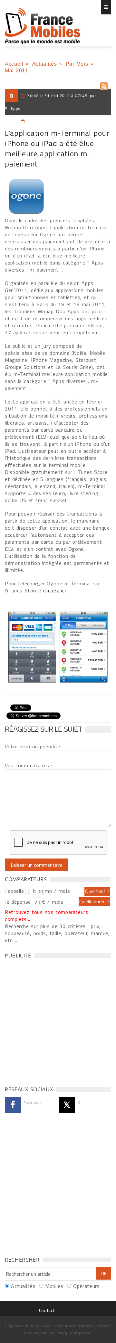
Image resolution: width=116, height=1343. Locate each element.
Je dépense (19, 901)
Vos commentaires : (29, 765)
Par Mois (77, 64)
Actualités (44, 64)
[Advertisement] (58, 1020)
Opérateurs (86, 1286)
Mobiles (54, 1286)
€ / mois (52, 901)
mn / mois (57, 890)
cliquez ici (54, 590)
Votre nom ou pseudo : (32, 746)
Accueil (14, 64)
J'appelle (14, 890)
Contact (46, 1310)
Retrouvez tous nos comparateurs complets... (46, 915)
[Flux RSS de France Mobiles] (104, 84)
